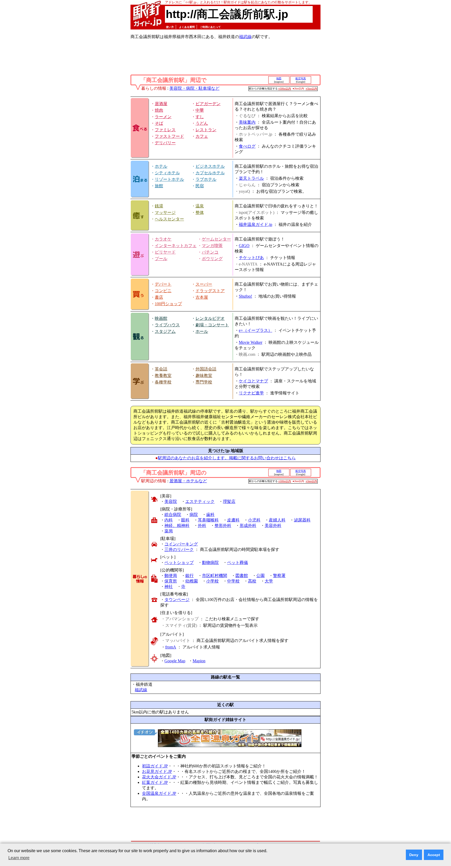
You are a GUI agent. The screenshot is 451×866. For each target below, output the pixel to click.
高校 (252, 581)
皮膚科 (233, 520)
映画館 (161, 318)
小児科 (254, 520)
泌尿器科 (302, 520)
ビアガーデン (208, 103)
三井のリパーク (179, 549)
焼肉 (159, 110)
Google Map (174, 661)
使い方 (170, 27)
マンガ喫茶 (212, 245)
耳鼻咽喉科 (208, 520)
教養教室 (163, 375)
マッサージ (165, 212)
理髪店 (229, 501)
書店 (159, 297)
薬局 (168, 531)
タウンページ (176, 599)
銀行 (189, 575)
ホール (201, 331)
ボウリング (212, 258)
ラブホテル (205, 179)
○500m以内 (284, 88)
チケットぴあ (251, 257)
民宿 (199, 186)
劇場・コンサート (212, 325)
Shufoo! (245, 296)
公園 (260, 575)
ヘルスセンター (169, 219)
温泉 (199, 206)
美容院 (170, 501)
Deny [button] (413, 855)
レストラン (205, 130)
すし (199, 117)
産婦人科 (277, 520)
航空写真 (300, 78)
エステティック (200, 501)
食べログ (247, 146)
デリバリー (165, 143)
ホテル (161, 166)
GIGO (244, 245)
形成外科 (248, 525)
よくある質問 (187, 27)
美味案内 (247, 122)
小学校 (212, 581)
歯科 (210, 514)
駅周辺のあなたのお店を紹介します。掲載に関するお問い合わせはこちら (227, 458)
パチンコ (210, 252)
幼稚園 (191, 581)
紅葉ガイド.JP (155, 782)
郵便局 (170, 575)
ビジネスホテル (210, 166)
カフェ (201, 136)
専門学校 (203, 382)
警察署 (279, 575)
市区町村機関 (214, 575)
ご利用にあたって (210, 27)
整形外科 (223, 525)
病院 (193, 514)
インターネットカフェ (176, 245)
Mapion (199, 661)
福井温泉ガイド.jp (255, 224)
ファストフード (169, 136)
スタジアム (165, 331)
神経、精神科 (176, 525)
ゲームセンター (216, 239)
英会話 (161, 369)
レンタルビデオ (210, 318)
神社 (168, 586)
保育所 (170, 581)
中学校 (233, 581)
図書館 (241, 575)
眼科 (185, 520)
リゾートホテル (169, 179)
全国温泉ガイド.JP (159, 793)
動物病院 (210, 562)
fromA (170, 647)
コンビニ (163, 290)
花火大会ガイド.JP (159, 777)
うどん (201, 123)
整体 (199, 212)
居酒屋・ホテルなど (188, 481)
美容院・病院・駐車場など (194, 88)
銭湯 (159, 206)
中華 (199, 110)
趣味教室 (203, 375)
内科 (168, 520)
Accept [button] (434, 855)
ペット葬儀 (237, 562)
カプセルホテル (210, 173)
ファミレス (165, 130)
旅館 (159, 186)
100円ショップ (168, 304)
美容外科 (273, 525)
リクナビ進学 (251, 393)
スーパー (203, 284)
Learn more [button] (18, 858)
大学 (269, 581)
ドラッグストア (210, 290)
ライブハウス (167, 325)
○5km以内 (311, 88)
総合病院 (172, 514)
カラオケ (163, 239)
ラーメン (163, 117)
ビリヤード (165, 252)
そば (159, 123)
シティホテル (167, 173)
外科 (202, 525)
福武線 (245, 36)
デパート (163, 284)
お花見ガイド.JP (157, 771)
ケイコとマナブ (253, 381)
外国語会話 (205, 369)
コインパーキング (181, 544)
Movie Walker (250, 342)
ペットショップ (179, 562)
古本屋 (201, 297)
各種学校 (163, 382)
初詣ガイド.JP (155, 766)
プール (161, 258)
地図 (278, 78)
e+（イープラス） (255, 330)
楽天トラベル (251, 178)
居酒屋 (161, 103)
